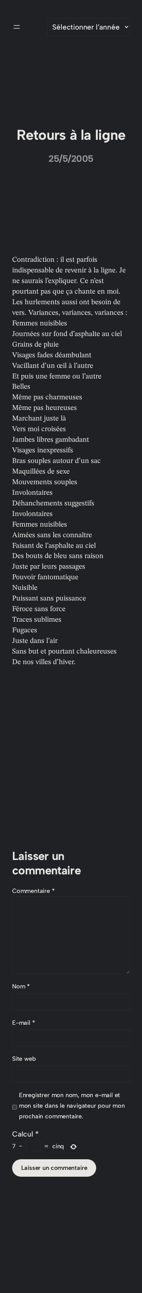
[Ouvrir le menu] (16, 26)
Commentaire (33, 890)
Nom (21, 986)
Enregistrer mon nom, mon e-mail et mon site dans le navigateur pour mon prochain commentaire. (72, 1105)
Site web (24, 1058)
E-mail (23, 1022)
